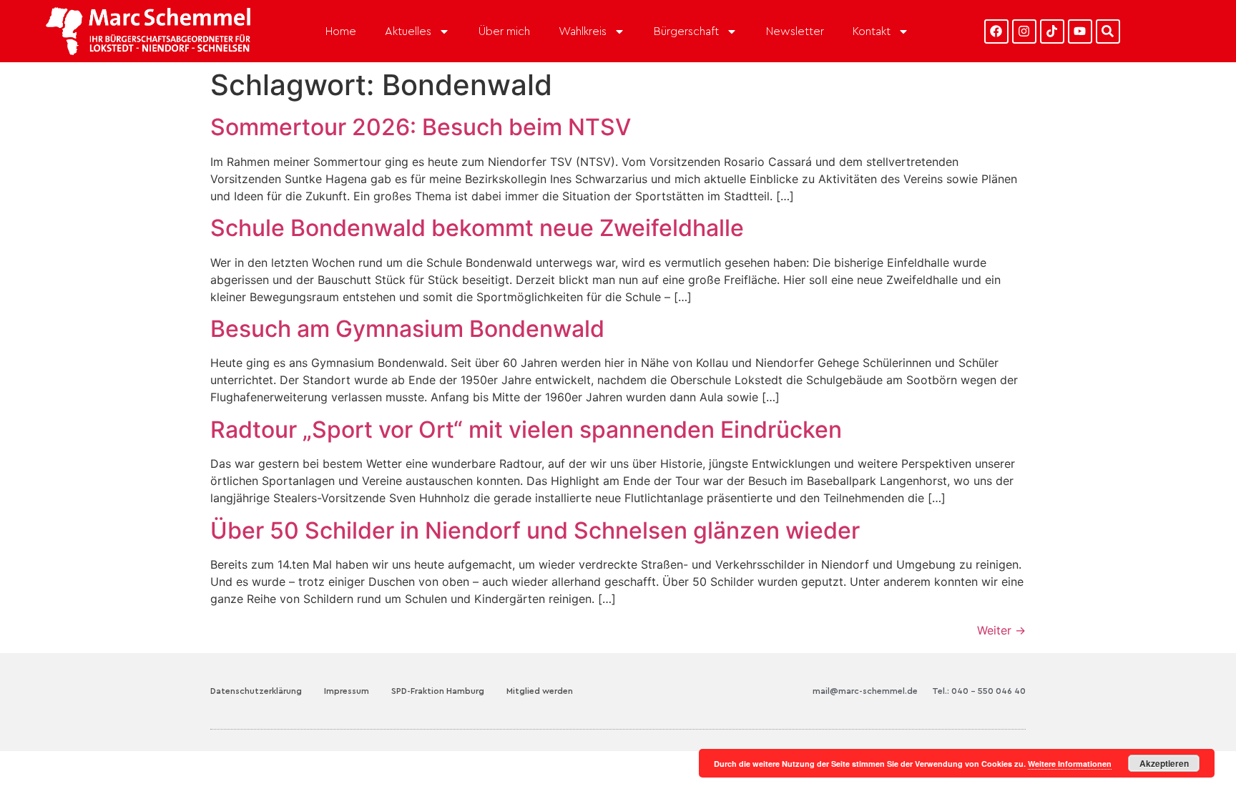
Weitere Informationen (1070, 763)
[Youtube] (1080, 31)
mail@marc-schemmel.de (865, 691)
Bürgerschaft (686, 31)
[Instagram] (1024, 31)
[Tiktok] (1052, 31)
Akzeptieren (1164, 763)
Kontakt (872, 31)
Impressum (346, 691)
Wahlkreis (583, 31)
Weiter (1001, 630)
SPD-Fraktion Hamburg (437, 691)
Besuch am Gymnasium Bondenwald (407, 329)
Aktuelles (408, 31)
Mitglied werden (539, 691)
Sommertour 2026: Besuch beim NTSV (420, 127)
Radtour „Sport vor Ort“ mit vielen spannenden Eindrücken (526, 429)
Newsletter (795, 31)
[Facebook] (996, 31)
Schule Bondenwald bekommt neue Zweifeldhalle (477, 228)
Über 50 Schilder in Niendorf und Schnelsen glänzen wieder (535, 530)
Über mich (504, 31)
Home (340, 31)
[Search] (1108, 31)
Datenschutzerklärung (256, 691)
